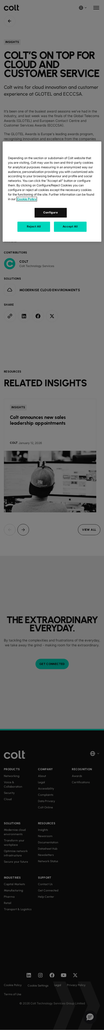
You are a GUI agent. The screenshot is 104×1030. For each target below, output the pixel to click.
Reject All (34, 226)
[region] (52, 191)
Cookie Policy (27, 199)
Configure (50, 212)
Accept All (70, 226)
